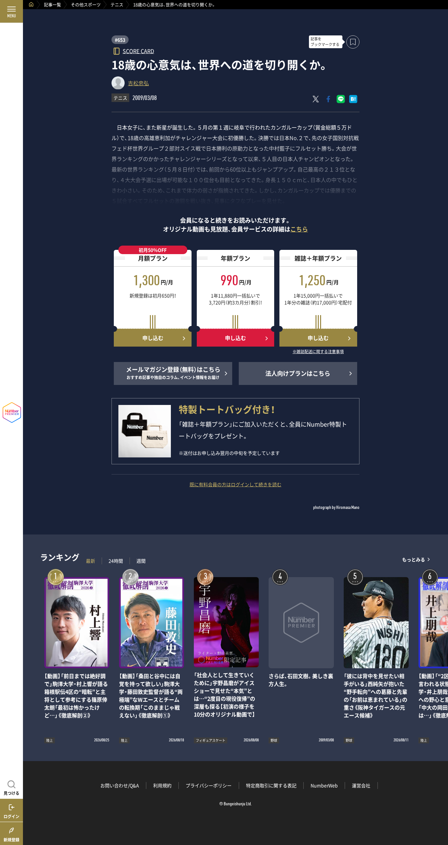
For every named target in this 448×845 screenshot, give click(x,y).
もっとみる (413, 559)
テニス (117, 4)
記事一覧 (52, 4)
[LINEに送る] (341, 99)
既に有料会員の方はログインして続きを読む (235, 484)
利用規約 (162, 785)
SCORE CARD (138, 50)
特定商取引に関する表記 (271, 785)
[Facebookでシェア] (328, 99)
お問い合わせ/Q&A (119, 785)
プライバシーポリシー (209, 785)
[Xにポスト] (316, 99)
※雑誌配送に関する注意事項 (318, 351)
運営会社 (361, 785)
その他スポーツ (86, 4)
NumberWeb (324, 785)
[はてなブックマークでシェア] (353, 99)
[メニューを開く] (11, 11)
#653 (120, 39)
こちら (299, 229)
